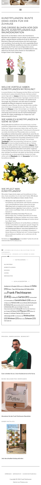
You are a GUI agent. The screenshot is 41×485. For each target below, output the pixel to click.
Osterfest (25, 308)
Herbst (15, 303)
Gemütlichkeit (22, 300)
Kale (14, 482)
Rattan (32, 311)
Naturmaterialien (9, 308)
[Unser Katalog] (16, 439)
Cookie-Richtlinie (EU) (29, 474)
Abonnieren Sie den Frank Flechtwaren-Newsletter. (16, 416)
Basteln (22, 286)
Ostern (6, 273)
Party (15, 311)
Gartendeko (10, 300)
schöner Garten (17, 313)
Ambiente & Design (10, 267)
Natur (26, 307)
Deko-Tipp (12, 289)
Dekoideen (22, 289)
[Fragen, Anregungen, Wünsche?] (16, 354)
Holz (21, 302)
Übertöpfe (7, 320)
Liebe (16, 307)
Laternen (16, 305)
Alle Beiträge (8, 264)
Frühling (14, 297)
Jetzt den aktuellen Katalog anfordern (12, 458)
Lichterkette (29, 305)
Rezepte (7, 313)
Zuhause (30, 318)
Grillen (33, 300)
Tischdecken (19, 315)
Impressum (8, 474)
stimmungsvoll (9, 316)
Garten (23, 297)
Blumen (28, 286)
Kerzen (27, 303)
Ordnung (18, 309)
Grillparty (7, 302)
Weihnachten (8, 276)
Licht (22, 305)
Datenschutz (17, 474)
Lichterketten (9, 307)
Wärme (21, 318)
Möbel (21, 307)
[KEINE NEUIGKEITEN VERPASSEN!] (16, 396)
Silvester (26, 313)
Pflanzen (25, 311)
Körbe (9, 305)
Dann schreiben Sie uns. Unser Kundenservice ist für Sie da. (18, 373)
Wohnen (7, 270)
